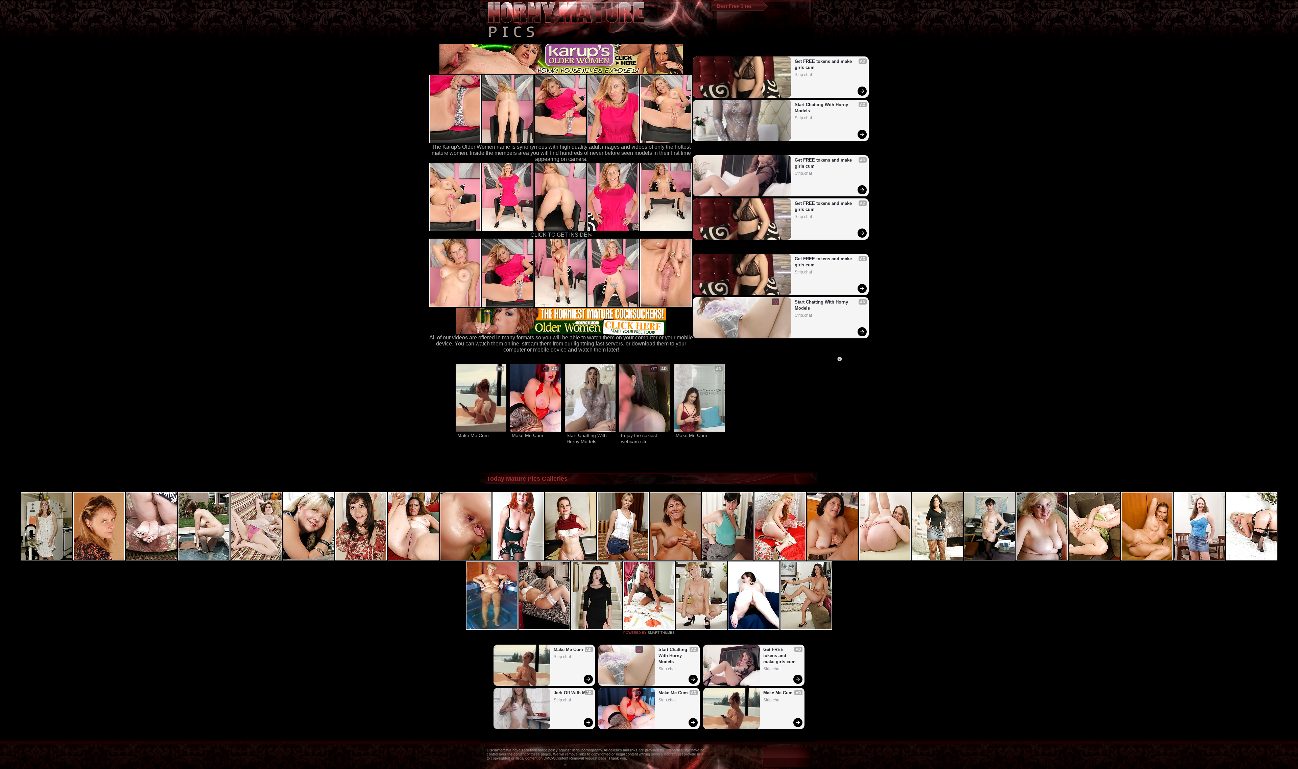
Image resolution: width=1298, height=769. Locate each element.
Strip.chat (803, 74)
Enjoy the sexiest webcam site (639, 438)
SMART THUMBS (661, 632)
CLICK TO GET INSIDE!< (561, 235)
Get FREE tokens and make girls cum (824, 64)
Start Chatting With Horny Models (822, 107)
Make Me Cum (473, 435)
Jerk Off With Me (571, 692)
